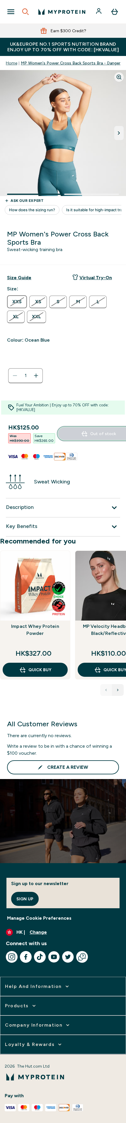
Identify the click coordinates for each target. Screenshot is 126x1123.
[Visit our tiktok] (40, 957)
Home (11, 63)
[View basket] (114, 11)
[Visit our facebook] (26, 957)
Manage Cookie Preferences (39, 918)
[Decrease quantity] (14, 376)
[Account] (99, 12)
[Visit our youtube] (54, 957)
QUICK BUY (39, 669)
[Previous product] (106, 690)
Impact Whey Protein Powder (35, 630)
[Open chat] (82, 957)
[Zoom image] (119, 77)
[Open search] (25, 12)
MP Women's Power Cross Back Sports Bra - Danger (70, 63)
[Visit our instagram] (12, 957)
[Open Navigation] (11, 11)
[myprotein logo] (61, 11)
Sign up (24, 899)
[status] (25, 376)
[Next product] (118, 690)
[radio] (17, 301)
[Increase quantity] (36, 376)
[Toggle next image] (119, 133)
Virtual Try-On (95, 277)
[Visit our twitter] (68, 957)
